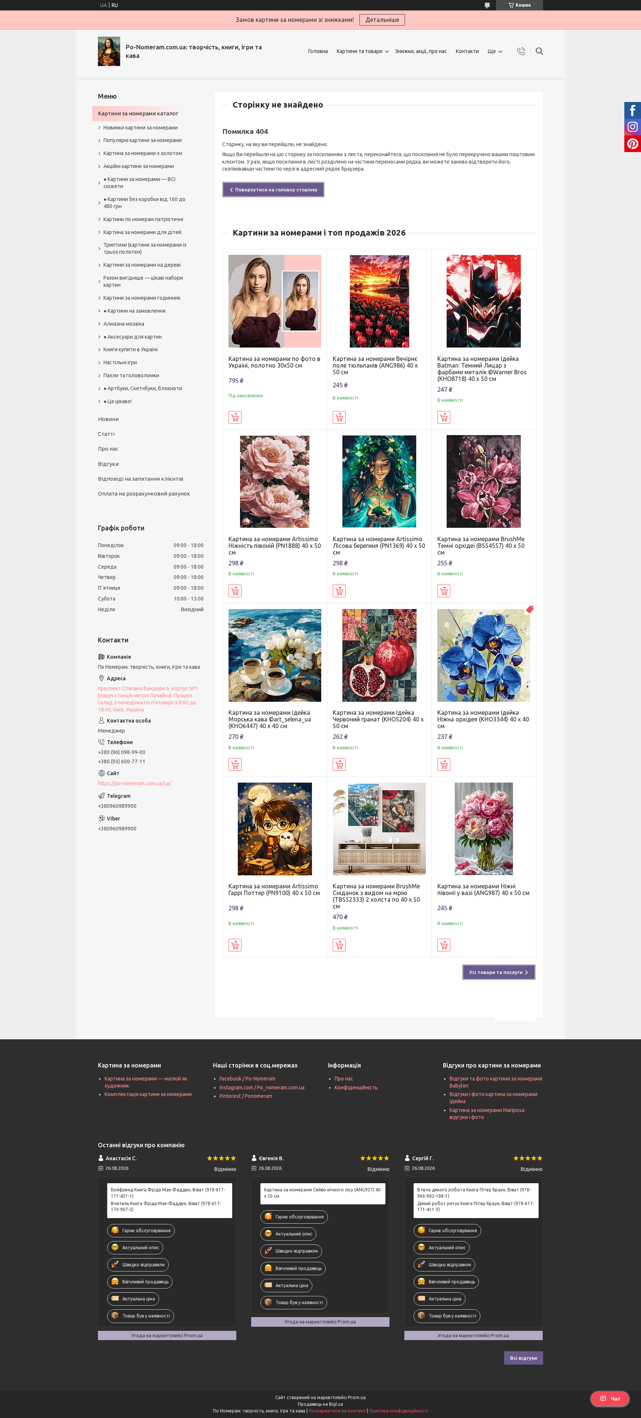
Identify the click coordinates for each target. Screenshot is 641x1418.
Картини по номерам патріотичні (143, 219)
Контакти (467, 51)
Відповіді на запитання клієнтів (140, 479)
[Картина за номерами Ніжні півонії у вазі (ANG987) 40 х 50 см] (484, 829)
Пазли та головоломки (131, 375)
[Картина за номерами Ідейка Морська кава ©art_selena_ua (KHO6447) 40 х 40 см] (275, 655)
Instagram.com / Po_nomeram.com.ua (262, 1087)
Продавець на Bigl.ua (320, 1404)
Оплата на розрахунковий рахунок (144, 493)
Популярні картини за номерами (142, 140)
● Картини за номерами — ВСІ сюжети (139, 182)
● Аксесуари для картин (132, 337)
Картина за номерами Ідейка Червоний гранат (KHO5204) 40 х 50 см (378, 719)
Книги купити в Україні (130, 349)
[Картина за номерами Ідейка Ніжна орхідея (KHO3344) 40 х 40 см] (484, 655)
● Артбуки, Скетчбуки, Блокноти (142, 388)
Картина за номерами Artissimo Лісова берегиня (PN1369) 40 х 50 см (379, 546)
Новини (108, 419)
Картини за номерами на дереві (142, 265)
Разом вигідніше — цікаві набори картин (143, 281)
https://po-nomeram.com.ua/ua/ (134, 783)
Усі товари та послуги (496, 972)
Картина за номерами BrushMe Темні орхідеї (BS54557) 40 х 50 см (481, 546)
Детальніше (382, 19)
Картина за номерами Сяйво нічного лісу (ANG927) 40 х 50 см (322, 1192)
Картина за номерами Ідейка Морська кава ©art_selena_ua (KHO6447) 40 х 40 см (270, 719)
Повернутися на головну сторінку (276, 189)
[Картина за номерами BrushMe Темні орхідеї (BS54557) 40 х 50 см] (484, 482)
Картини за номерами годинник (142, 298)
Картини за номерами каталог (138, 113)
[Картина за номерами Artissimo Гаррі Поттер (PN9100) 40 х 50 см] (275, 829)
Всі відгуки (523, 1358)
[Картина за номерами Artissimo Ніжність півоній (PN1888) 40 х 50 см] (275, 482)
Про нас (108, 448)
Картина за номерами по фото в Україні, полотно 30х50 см (274, 362)
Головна (318, 51)
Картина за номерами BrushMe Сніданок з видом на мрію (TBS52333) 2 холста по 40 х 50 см (376, 896)
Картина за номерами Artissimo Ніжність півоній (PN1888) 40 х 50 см (275, 546)
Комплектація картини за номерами (148, 1094)
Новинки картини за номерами (140, 128)
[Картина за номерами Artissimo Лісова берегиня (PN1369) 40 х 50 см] (379, 482)
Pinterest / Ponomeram (246, 1096)
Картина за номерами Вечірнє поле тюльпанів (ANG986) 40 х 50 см (375, 365)
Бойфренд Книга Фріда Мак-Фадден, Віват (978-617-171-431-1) (168, 1192)
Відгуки (108, 464)
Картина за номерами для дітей (142, 232)
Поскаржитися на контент (337, 1410)
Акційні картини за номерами (138, 166)
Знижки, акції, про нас (421, 51)
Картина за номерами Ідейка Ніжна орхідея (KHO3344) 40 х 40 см (483, 719)
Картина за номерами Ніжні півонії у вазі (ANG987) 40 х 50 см (483, 889)
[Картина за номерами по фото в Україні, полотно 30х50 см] (275, 301)
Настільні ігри (120, 362)
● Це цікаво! (117, 401)
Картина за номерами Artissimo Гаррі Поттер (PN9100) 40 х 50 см (274, 889)
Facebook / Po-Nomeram (247, 1079)
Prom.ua (357, 1397)
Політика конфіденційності (398, 1410)
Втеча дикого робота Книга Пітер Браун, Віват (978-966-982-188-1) (474, 1192)
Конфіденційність (356, 1087)
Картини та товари (359, 51)
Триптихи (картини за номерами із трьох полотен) (145, 248)
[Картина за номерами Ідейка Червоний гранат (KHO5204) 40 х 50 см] (379, 655)
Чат (615, 1399)
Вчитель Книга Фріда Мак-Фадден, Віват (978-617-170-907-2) (166, 1206)
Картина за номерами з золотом (142, 153)
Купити (235, 417)
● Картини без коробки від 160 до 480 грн (144, 202)
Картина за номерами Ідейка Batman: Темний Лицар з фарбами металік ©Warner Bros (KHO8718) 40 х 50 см (482, 368)
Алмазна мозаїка (123, 324)
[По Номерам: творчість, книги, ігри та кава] (109, 51)
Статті (106, 434)
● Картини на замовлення (134, 311)
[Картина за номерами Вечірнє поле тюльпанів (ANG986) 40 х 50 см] (379, 301)
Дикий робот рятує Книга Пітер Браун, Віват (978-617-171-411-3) (475, 1206)
